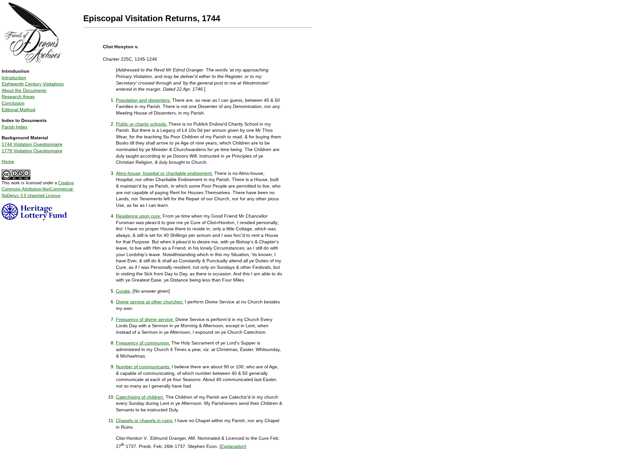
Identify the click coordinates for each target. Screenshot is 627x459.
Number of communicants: (143, 366)
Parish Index (14, 127)
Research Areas (18, 96)
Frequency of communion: (143, 342)
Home (8, 161)
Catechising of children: (140, 397)
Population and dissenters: (143, 100)
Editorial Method (18, 109)
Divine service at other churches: (150, 301)
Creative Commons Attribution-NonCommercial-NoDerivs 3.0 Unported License (38, 189)
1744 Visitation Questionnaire (32, 144)
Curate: (123, 291)
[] (232, 446)
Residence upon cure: (138, 216)
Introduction (14, 77)
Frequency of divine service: (145, 319)
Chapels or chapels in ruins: (144, 420)
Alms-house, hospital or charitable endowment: (164, 173)
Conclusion (13, 103)
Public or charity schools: (141, 124)
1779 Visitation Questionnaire (32, 150)
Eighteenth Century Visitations (33, 83)
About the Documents (24, 90)
